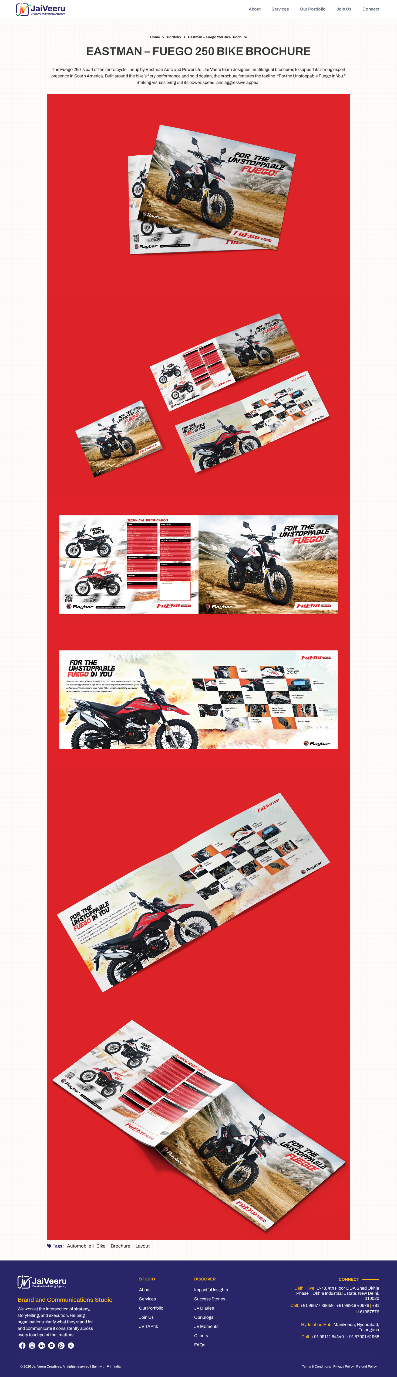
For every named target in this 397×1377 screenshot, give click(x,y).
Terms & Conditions (316, 1366)
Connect (370, 9)
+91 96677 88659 (317, 1305)
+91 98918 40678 (352, 1305)
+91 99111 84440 (327, 1336)
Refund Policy (366, 1366)
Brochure (120, 1246)
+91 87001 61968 (362, 1336)
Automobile (79, 1246)
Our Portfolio (313, 9)
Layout (143, 1246)
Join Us (344, 9)
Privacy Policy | (344, 1366)
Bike (100, 1246)
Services (280, 9)
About (255, 9)
